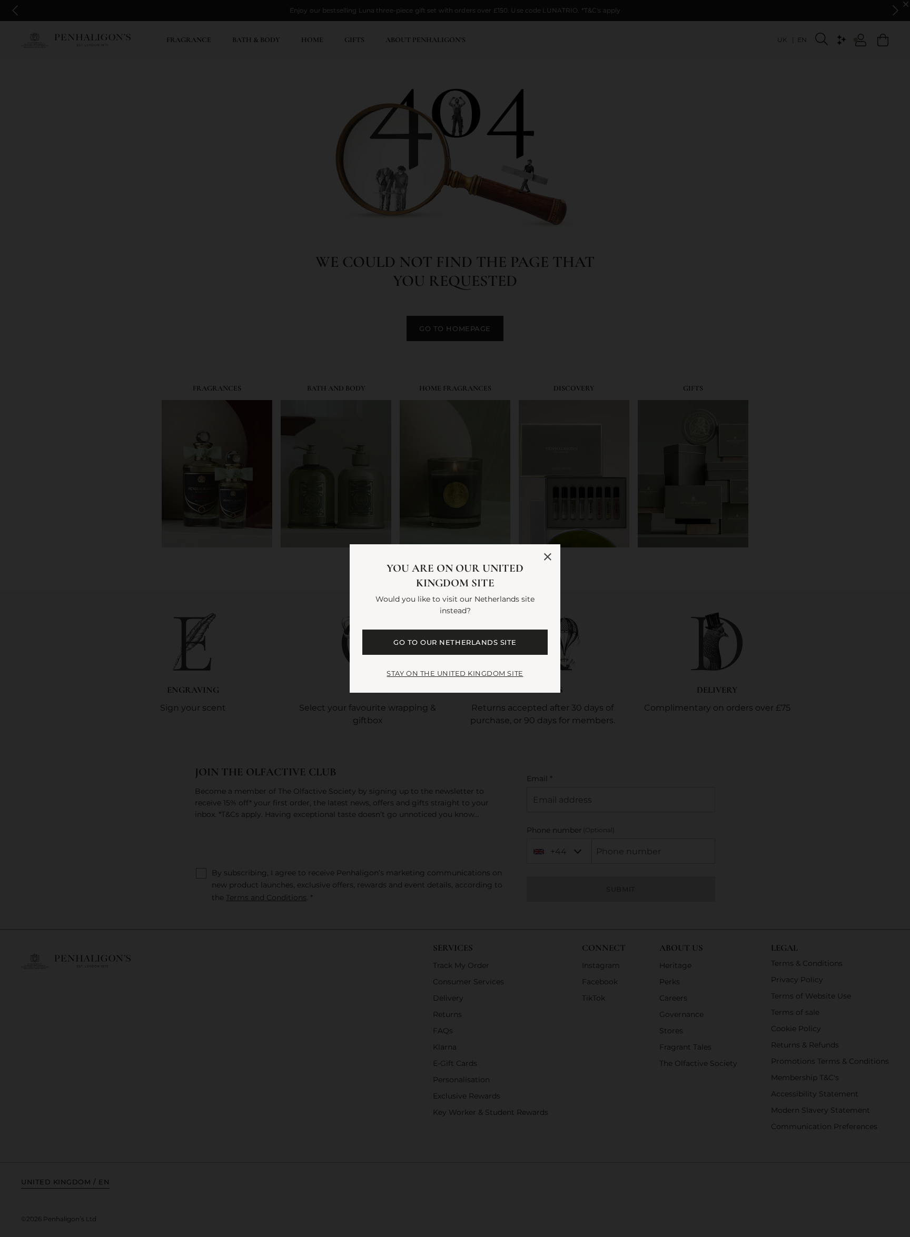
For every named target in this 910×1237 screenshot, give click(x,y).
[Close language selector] (547, 557)
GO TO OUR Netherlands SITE (455, 642)
